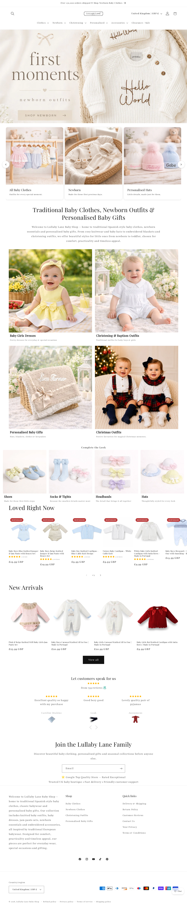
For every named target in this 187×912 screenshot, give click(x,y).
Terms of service (85, 901)
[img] (93, 683)
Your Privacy (130, 827)
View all (93, 659)
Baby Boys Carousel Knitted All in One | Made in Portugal (70, 643)
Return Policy (130, 809)
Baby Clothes (73, 803)
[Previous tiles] (5, 164)
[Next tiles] (181, 164)
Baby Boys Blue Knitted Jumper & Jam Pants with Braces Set (23, 552)
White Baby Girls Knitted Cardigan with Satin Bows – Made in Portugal (147, 553)
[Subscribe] (121, 768)
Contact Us (129, 821)
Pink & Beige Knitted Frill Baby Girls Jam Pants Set (28, 643)
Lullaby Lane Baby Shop (27, 901)
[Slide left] (86, 575)
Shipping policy (103, 901)
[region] (93, 477)
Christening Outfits (77, 815)
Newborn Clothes (75, 809)
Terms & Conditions (134, 832)
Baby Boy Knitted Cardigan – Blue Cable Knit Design (84, 552)
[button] (13, 14)
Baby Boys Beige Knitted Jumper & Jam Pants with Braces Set (52, 553)
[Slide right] (100, 575)
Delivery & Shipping (134, 803)
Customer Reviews (133, 815)
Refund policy (49, 901)
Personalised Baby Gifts (79, 821)
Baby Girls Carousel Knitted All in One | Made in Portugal (112, 643)
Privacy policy (66, 901)
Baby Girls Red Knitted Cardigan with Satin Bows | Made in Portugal (157, 643)
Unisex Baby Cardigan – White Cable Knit (117, 552)
